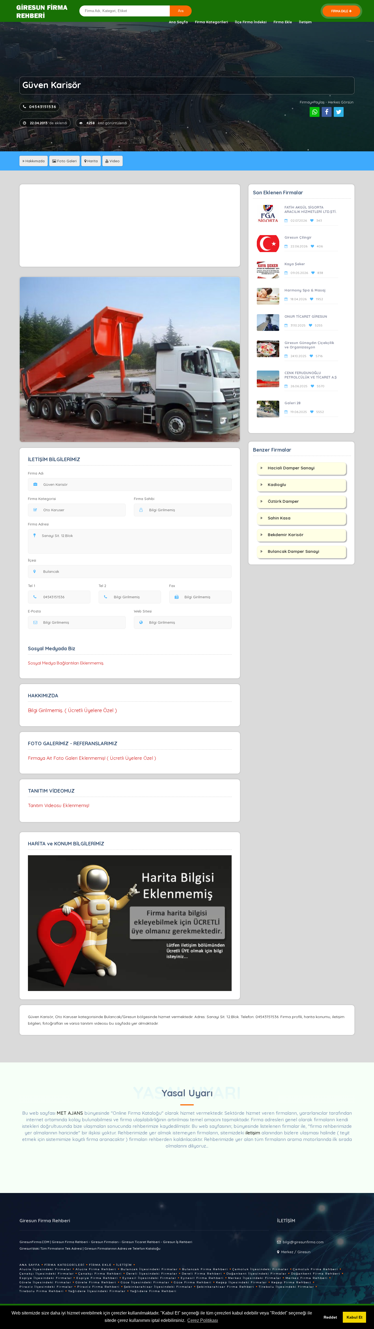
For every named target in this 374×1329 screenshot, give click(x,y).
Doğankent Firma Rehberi (315, 1273)
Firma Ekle (283, 22)
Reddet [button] (330, 1317)
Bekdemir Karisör (286, 534)
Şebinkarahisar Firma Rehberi (225, 1286)
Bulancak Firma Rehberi (205, 1269)
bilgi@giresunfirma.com (303, 1242)
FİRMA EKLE (339, 11)
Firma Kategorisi (42, 498)
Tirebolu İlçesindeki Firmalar (286, 1286)
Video (114, 161)
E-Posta (34, 611)
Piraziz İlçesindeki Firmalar (46, 1286)
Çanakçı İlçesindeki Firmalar (46, 1273)
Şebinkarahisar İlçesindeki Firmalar (158, 1286)
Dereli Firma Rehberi (202, 1273)
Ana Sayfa (178, 22)
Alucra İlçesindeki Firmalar (45, 1269)
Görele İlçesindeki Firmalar (45, 1282)
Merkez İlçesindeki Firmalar (254, 1278)
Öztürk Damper (283, 501)
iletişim (253, 1133)
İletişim (305, 22)
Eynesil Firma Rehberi (202, 1278)
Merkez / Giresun (295, 1252)
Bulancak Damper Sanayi (293, 551)
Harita (92, 161)
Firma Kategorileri (211, 22)
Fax (172, 585)
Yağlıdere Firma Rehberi (153, 1291)
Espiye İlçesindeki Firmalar (45, 1278)
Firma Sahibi (144, 498)
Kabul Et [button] (355, 1317)
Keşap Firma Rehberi (291, 1282)
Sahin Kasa (279, 518)
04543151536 (42, 106)
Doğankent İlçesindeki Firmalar (256, 1273)
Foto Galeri (66, 161)
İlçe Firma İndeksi (250, 22)
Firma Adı (36, 473)
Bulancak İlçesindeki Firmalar (149, 1269)
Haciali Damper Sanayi (291, 467)
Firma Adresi (38, 524)
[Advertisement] (129, 225)
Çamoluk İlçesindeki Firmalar (260, 1269)
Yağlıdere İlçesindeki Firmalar (97, 1291)
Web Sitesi (143, 611)
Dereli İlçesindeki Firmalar (151, 1273)
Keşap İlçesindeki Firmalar (241, 1282)
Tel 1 (31, 585)
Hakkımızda (34, 161)
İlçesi (32, 560)
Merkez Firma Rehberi (307, 1278)
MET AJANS (70, 1113)
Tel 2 (102, 585)
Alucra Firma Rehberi (96, 1269)
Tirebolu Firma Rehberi (41, 1291)
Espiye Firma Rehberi (97, 1278)
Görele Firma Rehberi (96, 1282)
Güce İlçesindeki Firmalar (145, 1282)
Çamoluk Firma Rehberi (315, 1269)
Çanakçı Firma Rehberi (100, 1273)
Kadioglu (277, 484)
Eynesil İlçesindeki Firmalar (149, 1278)
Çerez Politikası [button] (202, 1320)
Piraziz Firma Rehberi (98, 1286)
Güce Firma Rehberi (193, 1282)
